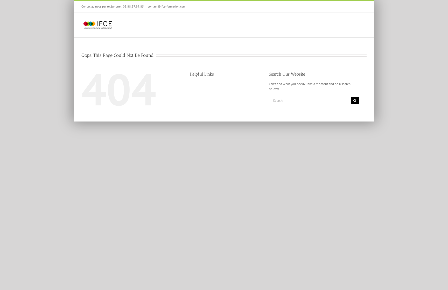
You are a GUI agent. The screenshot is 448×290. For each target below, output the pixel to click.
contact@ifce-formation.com (167, 6)
